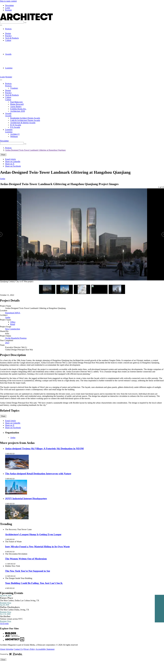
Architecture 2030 (17, 52)
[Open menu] (1, 25)
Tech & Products (12, 38)
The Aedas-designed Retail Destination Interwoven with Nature (38, 473)
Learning (8, 68)
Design (8, 33)
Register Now (5, 603)
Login (7, 8)
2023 (7, 343)
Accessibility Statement (45, 649)
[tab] (47, 289)
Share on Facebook (13, 166)
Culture (8, 40)
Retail (12, 324)
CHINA (17, 313)
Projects (8, 29)
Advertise (9, 649)
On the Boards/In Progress (16, 338)
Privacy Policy (29, 649)
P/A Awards (15, 66)
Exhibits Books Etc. (18, 49)
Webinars (14, 72)
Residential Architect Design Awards (25, 56)
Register (8, 10)
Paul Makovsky (16, 43)
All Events (4, 623)
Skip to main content (8, 1)
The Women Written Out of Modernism (26, 558)
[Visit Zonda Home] (11, 655)
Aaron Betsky (16, 47)
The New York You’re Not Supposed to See (27, 571)
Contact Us (18, 649)
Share (3, 155)
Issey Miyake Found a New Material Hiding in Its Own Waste (37, 546)
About (2, 649)
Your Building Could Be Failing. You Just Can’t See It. (34, 583)
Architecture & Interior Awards (22, 61)
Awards (8, 54)
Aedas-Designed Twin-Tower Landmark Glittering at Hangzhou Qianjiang (35, 150)
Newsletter (9, 5)
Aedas (2, 179)
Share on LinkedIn (12, 161)
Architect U (15, 70)
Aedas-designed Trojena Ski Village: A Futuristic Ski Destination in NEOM (44, 448)
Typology (14, 31)
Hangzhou (9, 313)
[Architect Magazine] (26, 19)
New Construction (12, 329)
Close (3, 660)
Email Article (10, 159)
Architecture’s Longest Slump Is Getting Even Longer (33, 534)
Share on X (9, 164)
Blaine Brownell (17, 45)
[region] (82, 237)
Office (12, 322)
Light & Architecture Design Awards (25, 59)
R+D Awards (15, 63)
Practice (8, 36)
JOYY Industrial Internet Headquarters (26, 498)
